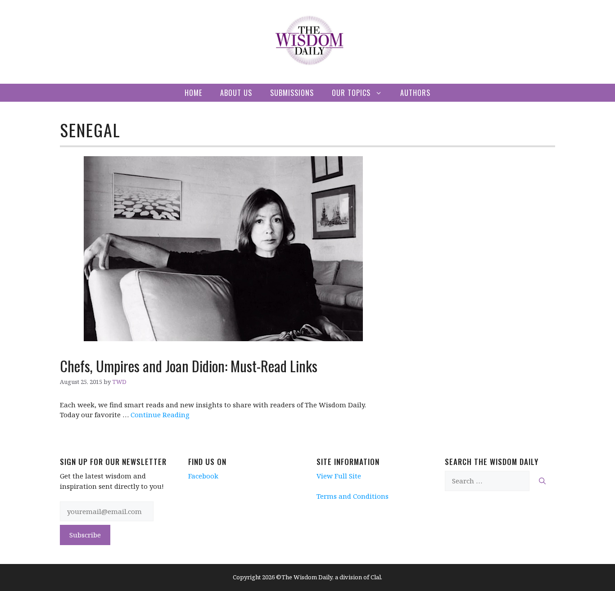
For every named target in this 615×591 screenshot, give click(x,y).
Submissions (292, 92)
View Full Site (339, 475)
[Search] (542, 481)
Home (193, 92)
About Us (236, 92)
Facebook (203, 475)
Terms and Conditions (353, 496)
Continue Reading (160, 414)
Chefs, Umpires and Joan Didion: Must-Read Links (188, 365)
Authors (415, 92)
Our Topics (351, 92)
